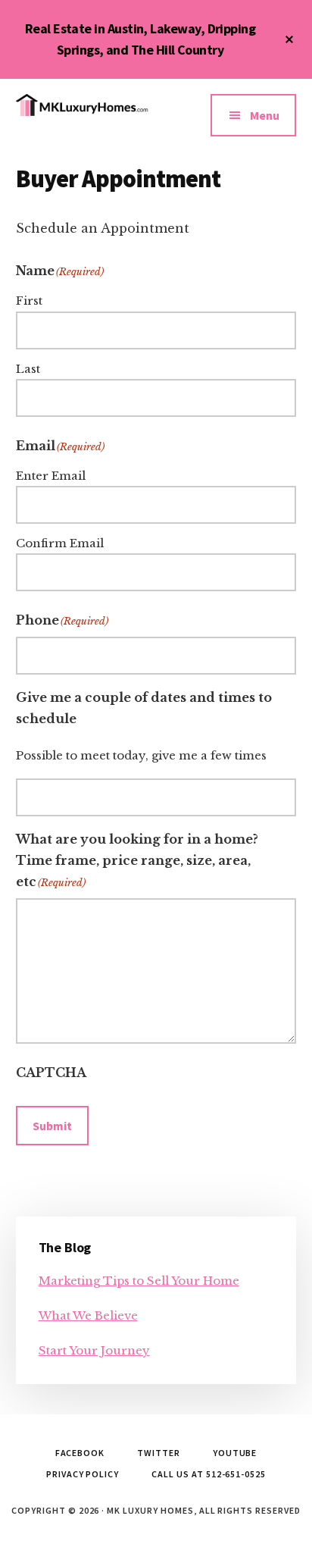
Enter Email (51, 475)
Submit (52, 1125)
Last (28, 369)
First (29, 300)
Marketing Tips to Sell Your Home (139, 1280)
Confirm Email (60, 543)
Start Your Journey (94, 1350)
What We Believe (88, 1315)
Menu (264, 115)
